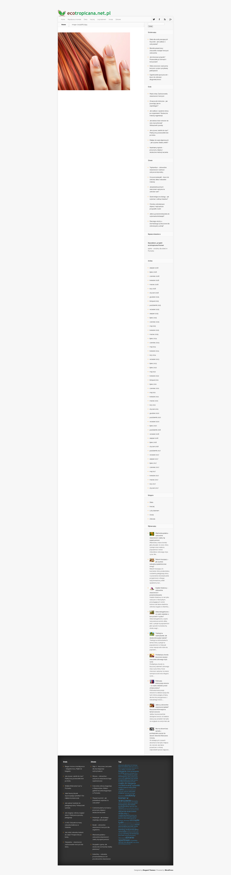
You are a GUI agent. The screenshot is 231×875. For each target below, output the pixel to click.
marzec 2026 (154, 284)
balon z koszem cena (128, 769)
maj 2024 (153, 347)
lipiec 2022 (153, 367)
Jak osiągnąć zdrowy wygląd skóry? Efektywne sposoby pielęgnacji (74, 815)
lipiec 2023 (153, 363)
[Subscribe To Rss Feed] (165, 19)
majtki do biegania (127, 783)
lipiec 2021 (153, 384)
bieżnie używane (130, 773)
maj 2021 (153, 392)
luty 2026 (153, 289)
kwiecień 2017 (154, 475)
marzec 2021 (154, 401)
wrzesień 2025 (154, 309)
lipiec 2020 (153, 426)
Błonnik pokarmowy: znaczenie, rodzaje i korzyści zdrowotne (159, 50)
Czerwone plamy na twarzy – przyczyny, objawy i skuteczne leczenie (102, 810)
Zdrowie (118, 19)
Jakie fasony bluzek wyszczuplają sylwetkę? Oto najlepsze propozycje (74, 796)
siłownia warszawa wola (127, 812)
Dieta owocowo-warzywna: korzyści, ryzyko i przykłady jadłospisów (159, 68)
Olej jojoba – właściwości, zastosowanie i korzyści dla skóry (74, 844)
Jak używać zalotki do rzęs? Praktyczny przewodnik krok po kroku (159, 133)
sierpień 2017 (154, 459)
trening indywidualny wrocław (128, 830)
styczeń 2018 (154, 446)
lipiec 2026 (153, 272)
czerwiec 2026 (154, 276)
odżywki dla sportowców (130, 789)
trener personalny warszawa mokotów (127, 827)
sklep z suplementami (124, 814)
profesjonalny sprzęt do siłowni (127, 807)
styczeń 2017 (154, 488)
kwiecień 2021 (154, 397)
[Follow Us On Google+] (170, 19)
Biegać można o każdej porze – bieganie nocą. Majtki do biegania (75, 769)
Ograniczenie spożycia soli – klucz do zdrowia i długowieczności (159, 77)
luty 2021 (153, 405)
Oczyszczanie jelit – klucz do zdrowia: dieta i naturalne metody (159, 179)
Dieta (85, 19)
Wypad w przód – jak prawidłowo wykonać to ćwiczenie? (100, 800)
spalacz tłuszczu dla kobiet (127, 817)
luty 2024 (153, 355)
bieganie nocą (125, 771)
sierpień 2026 (154, 268)
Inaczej (92, 19)
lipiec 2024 (153, 338)
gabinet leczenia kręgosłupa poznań (128, 779)
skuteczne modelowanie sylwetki (127, 816)
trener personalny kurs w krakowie (126, 824)
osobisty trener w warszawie (126, 798)
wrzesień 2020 (154, 421)
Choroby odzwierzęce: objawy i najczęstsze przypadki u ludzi (157, 206)
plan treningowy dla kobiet (128, 804)
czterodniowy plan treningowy (127, 776)
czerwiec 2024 (154, 343)
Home (63, 19)
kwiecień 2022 (154, 376)
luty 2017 (153, 484)
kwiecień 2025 (154, 330)
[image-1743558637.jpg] (94, 90)
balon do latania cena (124, 766)
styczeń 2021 (154, 409)
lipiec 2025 (153, 318)
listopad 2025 (154, 301)
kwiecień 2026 (154, 280)
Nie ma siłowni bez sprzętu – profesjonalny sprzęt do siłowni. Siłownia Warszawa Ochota (159, 733)
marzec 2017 (154, 480)
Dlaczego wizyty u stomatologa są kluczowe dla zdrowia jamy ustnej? (159, 223)
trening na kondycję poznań (128, 834)
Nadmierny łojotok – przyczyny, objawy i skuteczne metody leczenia (159, 150)
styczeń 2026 (154, 293)
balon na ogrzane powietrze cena (126, 768)
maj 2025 (153, 326)
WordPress (169, 870)
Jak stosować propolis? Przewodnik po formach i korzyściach (158, 59)
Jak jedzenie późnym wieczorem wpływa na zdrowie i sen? (157, 189)
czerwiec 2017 (154, 467)
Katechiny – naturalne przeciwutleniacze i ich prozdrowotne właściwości (101, 856)
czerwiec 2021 (154, 388)
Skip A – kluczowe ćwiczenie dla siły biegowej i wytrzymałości (102, 769)
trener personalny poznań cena (129, 825)
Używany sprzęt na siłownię (127, 841)
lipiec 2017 (153, 463)
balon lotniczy (135, 766)
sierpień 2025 (154, 313)
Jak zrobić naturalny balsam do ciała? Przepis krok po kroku (74, 835)
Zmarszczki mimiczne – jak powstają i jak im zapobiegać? (159, 103)
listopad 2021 (154, 380)
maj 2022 (153, 372)
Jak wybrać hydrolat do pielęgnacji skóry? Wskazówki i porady (75, 805)
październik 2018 (155, 430)
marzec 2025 (154, 334)
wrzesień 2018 (154, 434)
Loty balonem (101, 19)
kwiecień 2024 (154, 351)
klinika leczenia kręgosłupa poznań (128, 780)
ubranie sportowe (126, 839)
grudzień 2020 (154, 413)
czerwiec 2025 (154, 322)
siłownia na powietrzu (129, 808)
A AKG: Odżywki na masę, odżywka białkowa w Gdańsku (73, 825)
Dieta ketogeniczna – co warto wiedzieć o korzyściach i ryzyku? (160, 614)
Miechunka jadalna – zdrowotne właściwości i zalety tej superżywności (100, 837)
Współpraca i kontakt (74, 19)
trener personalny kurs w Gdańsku (132, 823)
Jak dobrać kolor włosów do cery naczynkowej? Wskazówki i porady (159, 123)
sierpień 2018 (154, 438)
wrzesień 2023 (154, 359)
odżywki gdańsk (123, 791)
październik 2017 (155, 451)
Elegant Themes (149, 870)
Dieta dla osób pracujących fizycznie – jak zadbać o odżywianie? (159, 42)
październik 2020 (155, 417)
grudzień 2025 (154, 297)
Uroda (111, 19)
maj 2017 (153, 471)
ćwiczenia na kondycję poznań (128, 843)
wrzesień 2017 (154, 455)
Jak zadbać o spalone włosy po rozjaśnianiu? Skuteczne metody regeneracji (159, 113)
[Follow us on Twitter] (154, 19)
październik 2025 (155, 305)
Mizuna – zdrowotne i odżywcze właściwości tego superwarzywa (101, 778)
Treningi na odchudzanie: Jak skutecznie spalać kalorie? (158, 635)
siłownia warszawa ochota (133, 809)
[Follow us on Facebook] (159, 19)
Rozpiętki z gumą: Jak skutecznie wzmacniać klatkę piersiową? (102, 847)
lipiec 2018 (153, 442)
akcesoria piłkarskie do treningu (127, 765)
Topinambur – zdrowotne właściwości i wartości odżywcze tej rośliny (158, 170)
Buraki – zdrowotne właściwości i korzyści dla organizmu (101, 827)
